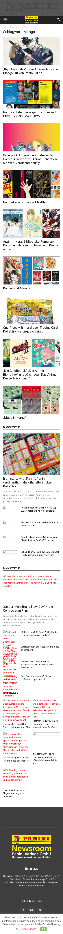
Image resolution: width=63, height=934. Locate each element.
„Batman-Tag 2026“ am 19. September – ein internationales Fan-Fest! (46, 724)
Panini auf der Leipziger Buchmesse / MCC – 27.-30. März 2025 (29, 114)
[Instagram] (31, 910)
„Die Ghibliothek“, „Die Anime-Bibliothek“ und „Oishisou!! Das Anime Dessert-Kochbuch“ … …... (29, 374)
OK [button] (43, 929)
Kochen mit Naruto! (16, 288)
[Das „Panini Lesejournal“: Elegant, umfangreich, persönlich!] (10, 686)
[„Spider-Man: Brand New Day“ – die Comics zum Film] (31, 589)
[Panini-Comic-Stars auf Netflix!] (31, 184)
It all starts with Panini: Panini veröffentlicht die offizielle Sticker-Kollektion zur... (27, 482)
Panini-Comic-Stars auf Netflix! (25, 202)
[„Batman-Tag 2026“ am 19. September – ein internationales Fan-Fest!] (46, 708)
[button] (5, 20)
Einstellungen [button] (29, 928)
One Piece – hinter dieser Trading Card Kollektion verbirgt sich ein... (30, 329)
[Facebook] (23, 910)
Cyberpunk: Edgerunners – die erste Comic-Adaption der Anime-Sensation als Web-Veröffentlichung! (30, 159)
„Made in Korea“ (14, 418)
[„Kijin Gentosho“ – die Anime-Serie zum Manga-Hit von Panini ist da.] (31, 51)
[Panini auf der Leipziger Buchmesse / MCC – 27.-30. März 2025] (31, 94)
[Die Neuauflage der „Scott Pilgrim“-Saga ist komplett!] (16, 743)
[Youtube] (40, 910)
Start (5, 27)
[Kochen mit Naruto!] (31, 270)
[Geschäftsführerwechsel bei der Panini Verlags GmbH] (10, 526)
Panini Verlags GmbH (41, 879)
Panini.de (39, 885)
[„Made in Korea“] (31, 400)
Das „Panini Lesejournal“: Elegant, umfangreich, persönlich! (15, 793)
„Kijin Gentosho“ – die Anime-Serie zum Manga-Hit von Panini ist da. (31, 71)
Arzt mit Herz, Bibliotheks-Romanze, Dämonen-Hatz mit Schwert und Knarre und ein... (30, 245)
